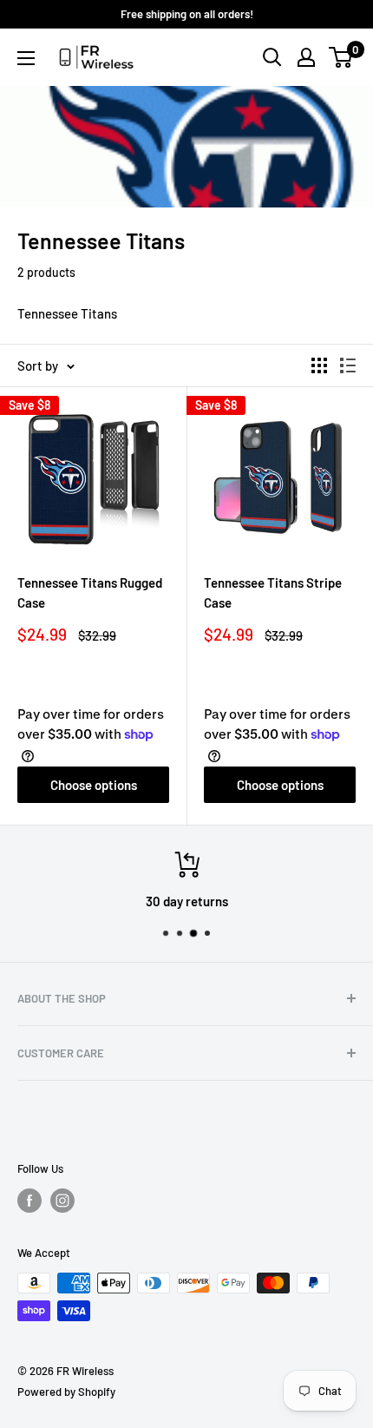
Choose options (93, 785)
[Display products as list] (348, 365)
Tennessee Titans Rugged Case (89, 592)
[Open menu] (26, 58)
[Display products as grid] (319, 365)
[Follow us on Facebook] (29, 1200)
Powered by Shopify (66, 1391)
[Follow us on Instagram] (62, 1200)
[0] (341, 57)
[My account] (306, 57)
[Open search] (272, 57)
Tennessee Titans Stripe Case (273, 592)
